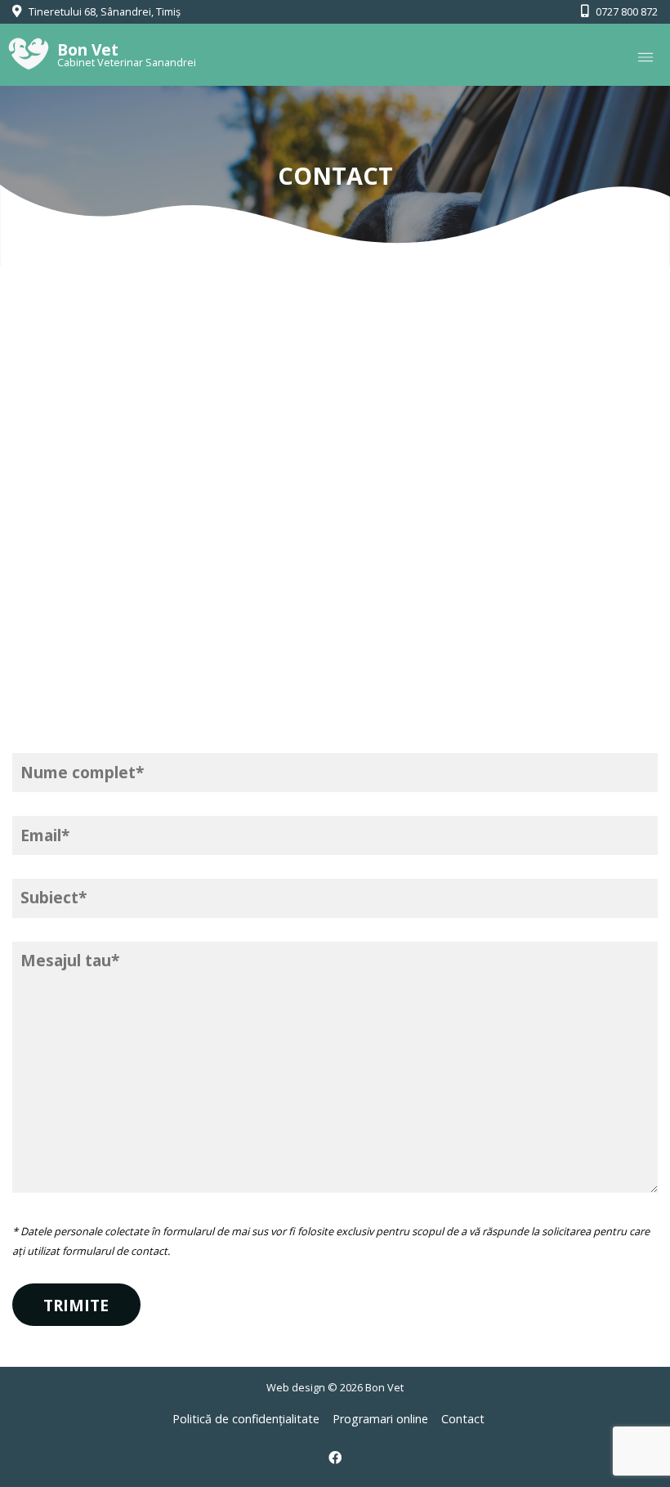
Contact (463, 1419)
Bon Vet (384, 1387)
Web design (295, 1387)
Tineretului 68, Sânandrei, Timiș (103, 11)
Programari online (380, 1419)
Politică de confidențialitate (245, 1419)
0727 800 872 (625, 11)
